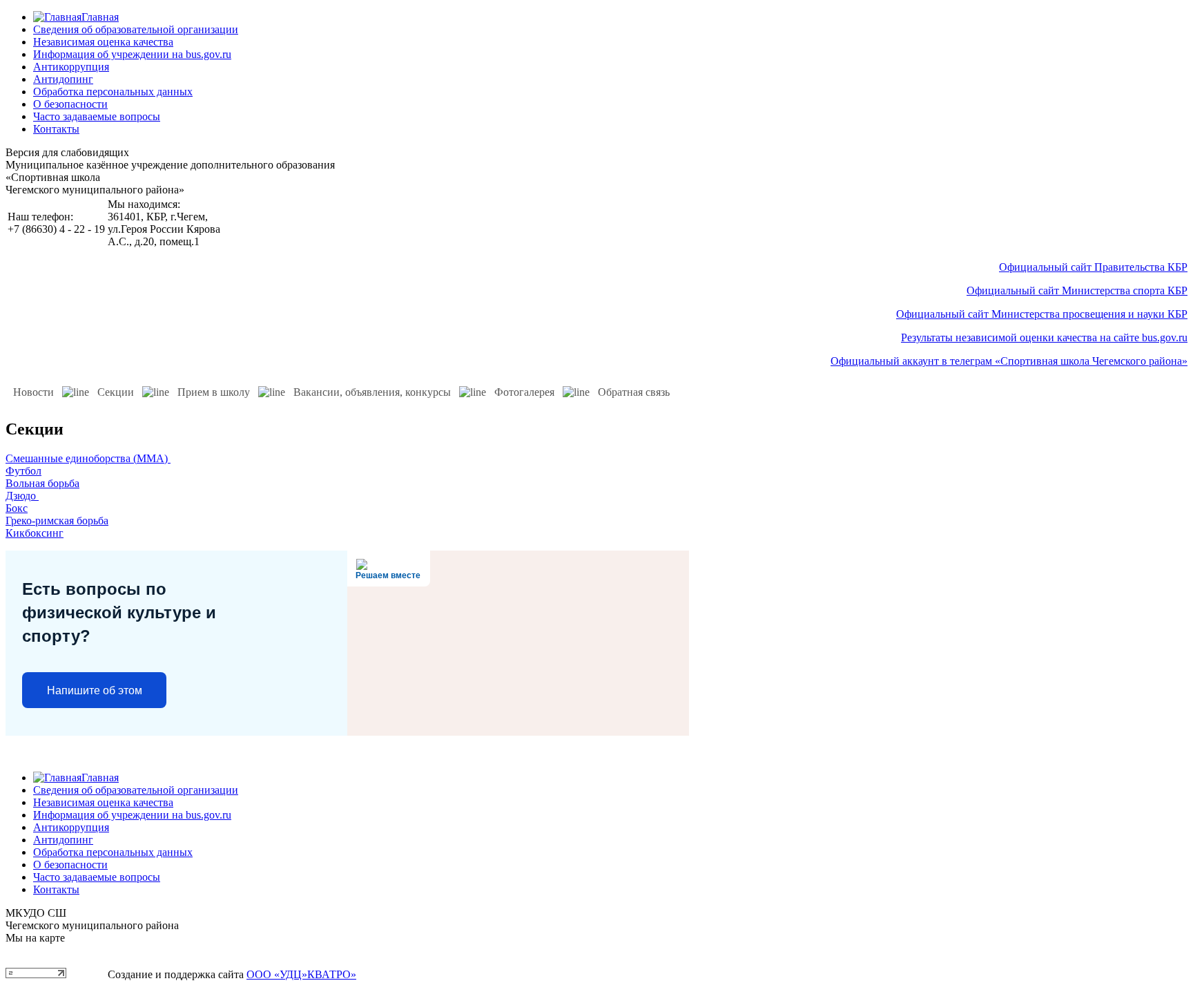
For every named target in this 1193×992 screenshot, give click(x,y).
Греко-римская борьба (57, 520)
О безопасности (70, 104)
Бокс (17, 508)
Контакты (56, 129)
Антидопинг (63, 79)
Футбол (23, 471)
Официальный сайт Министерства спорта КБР (1077, 290)
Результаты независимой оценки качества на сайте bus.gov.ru (1044, 337)
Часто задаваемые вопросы (96, 116)
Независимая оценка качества (103, 42)
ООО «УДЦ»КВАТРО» (301, 974)
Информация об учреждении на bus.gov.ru (132, 54)
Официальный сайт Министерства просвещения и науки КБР (1041, 314)
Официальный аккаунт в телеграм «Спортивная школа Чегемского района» (1009, 361)
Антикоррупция (71, 67)
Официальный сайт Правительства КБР (1093, 267)
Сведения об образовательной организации (135, 29)
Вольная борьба (42, 483)
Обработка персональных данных (113, 91)
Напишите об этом (94, 690)
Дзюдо (22, 496)
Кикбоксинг (35, 533)
